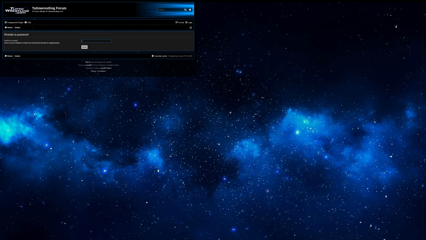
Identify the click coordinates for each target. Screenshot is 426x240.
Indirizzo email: (11, 41)
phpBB (89, 65)
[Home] (17, 10)
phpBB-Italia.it (106, 68)
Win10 (88, 62)
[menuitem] (27, 22)
